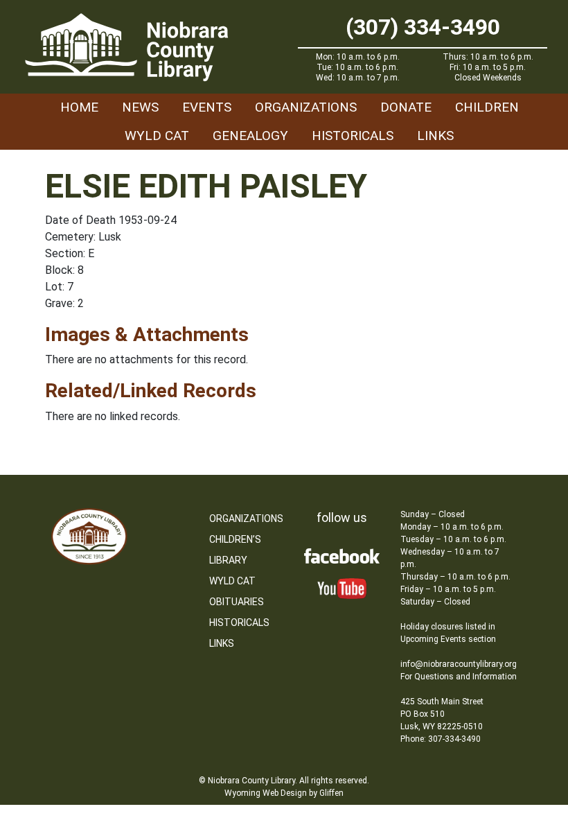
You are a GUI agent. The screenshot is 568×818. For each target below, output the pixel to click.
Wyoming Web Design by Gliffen (284, 793)
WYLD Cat (157, 135)
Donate (406, 107)
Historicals (352, 135)
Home (79, 107)
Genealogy (250, 135)
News (140, 107)
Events (206, 107)
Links (435, 135)
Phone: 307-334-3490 (440, 739)
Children (487, 107)
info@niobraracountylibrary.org (458, 664)
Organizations (306, 107)
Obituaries (236, 601)
